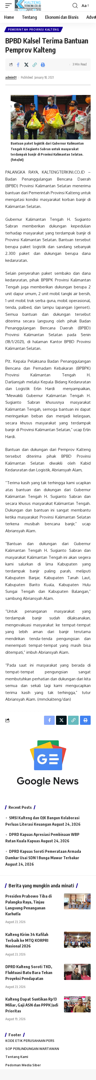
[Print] (43, 64)
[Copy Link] (34, 64)
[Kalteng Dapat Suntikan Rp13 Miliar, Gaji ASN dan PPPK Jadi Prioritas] (77, 1004)
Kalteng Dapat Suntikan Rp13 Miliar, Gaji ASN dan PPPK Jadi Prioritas (31, 1005)
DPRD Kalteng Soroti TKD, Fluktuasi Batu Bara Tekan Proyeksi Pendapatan (28, 972)
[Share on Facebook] (18, 64)
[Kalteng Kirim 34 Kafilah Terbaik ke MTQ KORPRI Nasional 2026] (77, 940)
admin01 (11, 77)
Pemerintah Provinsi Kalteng (33, 29)
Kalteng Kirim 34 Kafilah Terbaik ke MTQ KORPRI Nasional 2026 (26, 940)
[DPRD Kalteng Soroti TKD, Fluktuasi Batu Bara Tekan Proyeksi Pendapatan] (77, 972)
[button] (9, 5)
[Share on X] (26, 64)
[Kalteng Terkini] (27, 5)
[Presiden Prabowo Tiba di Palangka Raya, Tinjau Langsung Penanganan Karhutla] (77, 901)
